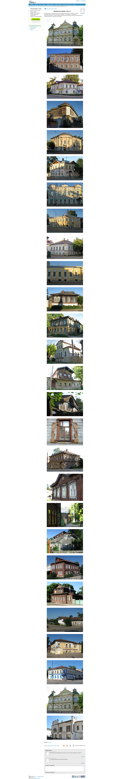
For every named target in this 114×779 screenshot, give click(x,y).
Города (31, 29)
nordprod (82, 13)
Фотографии (32, 28)
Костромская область (35, 25)
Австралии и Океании (67, 4)
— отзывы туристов (40, 776)
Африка (74, 4)
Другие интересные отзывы (51, 8)
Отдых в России (38, 6)
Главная (31, 4)
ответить (82, 756)
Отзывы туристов (31, 6)
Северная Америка (50, 4)
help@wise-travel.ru (37, 778)
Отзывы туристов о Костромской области (49, 6)
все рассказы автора (55, 745)
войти (78, 0)
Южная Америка (58, 4)
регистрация (83, 0)
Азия (40, 4)
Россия (43, 4)
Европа (36, 4)
